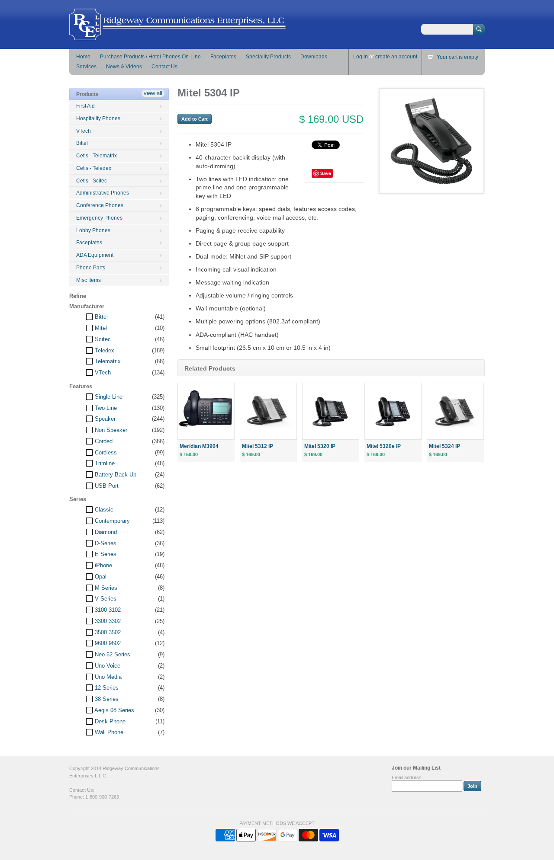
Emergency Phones (99, 218)
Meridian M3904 (199, 446)
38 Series (106, 699)
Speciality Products (268, 57)
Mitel (100, 328)
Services (86, 67)
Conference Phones (99, 205)
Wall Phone (108, 732)
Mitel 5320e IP (384, 446)
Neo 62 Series (111, 654)
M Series (105, 588)
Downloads (313, 57)
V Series (104, 598)
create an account (396, 57)
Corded (103, 441)
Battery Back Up (114, 474)
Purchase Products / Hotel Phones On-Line (150, 57)
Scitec (102, 339)
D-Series (104, 543)
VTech (83, 131)
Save (325, 173)
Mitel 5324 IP (444, 446)
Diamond (105, 532)
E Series (104, 554)
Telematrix (107, 361)
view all (153, 93)
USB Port (106, 486)
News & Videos (124, 67)
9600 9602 (107, 643)
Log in (360, 57)
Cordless (105, 452)
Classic (103, 509)
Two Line (105, 408)
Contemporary (111, 521)
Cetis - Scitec (91, 181)
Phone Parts (90, 268)
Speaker (104, 419)
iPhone (102, 565)
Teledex (103, 350)
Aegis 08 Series (113, 710)
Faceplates (223, 57)
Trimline (104, 463)
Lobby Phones (93, 230)
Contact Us (164, 67)
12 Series (106, 687)
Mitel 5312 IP (257, 446)
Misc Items (88, 280)
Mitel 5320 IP (319, 446)
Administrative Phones (102, 193)
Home (83, 57)
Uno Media (107, 677)
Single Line (107, 396)
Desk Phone (109, 721)
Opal (99, 576)
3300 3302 (107, 621)
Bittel (82, 143)
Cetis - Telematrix (96, 156)
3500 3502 (107, 632)
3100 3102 (107, 610)
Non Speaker (110, 430)
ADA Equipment (94, 255)
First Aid (85, 106)
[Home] (177, 36)
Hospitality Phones (98, 118)
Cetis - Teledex (93, 168)
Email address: (407, 777)
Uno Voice (106, 665)
